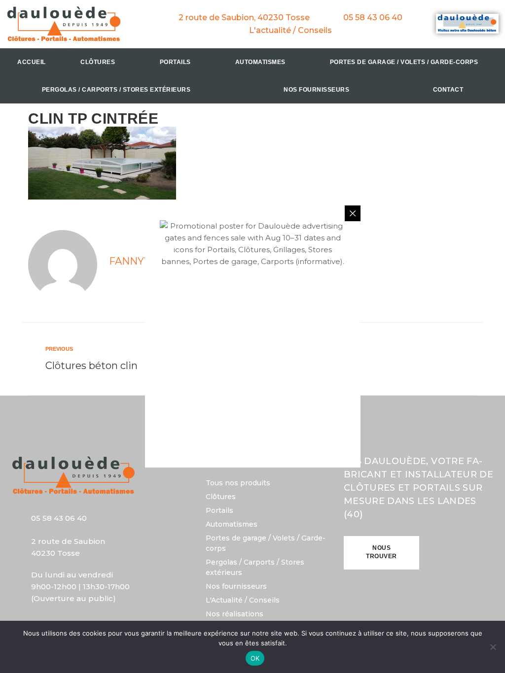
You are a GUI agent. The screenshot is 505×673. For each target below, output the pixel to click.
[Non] (493, 647)
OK (255, 658)
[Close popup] (353, 213)
